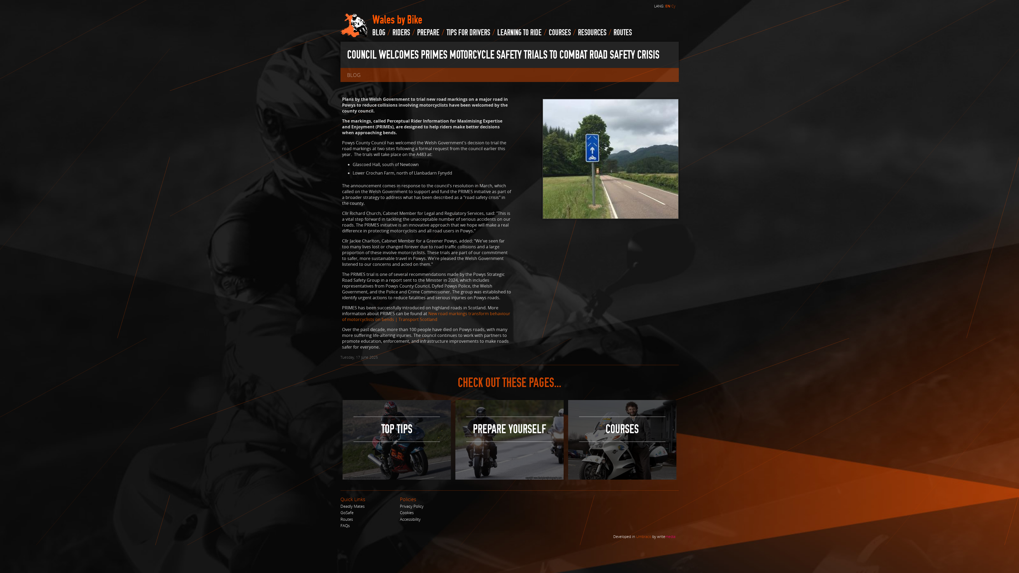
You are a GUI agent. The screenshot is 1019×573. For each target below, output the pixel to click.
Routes (346, 519)
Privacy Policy (412, 506)
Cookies (407, 512)
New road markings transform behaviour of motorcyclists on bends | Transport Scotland (426, 316)
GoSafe (346, 512)
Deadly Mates (352, 506)
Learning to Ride (519, 32)
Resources (592, 32)
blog (378, 32)
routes (623, 32)
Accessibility (410, 519)
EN (667, 6)
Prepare (428, 32)
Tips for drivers (468, 32)
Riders (401, 32)
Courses (560, 32)
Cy (673, 5)
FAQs (345, 525)
